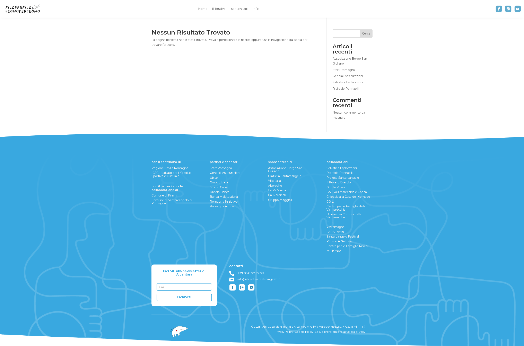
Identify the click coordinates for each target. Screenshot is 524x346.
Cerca (366, 33)
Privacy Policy (284, 331)
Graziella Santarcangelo (284, 176)
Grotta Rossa (335, 187)
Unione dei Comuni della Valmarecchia (343, 215)
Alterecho (275, 186)
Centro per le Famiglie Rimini (347, 246)
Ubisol (214, 178)
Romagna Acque (222, 206)
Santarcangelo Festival (342, 236)
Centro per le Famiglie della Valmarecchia (346, 207)
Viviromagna (335, 227)
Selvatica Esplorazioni (348, 82)
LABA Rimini (335, 232)
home (203, 9)
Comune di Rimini (164, 195)
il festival (219, 9)
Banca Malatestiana (224, 197)
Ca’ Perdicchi (277, 195)
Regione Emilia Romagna (169, 168)
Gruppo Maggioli (280, 200)
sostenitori (239, 9)
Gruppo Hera (219, 182)
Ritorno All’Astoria (339, 241)
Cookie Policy (304, 331)
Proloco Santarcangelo (342, 178)
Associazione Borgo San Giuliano (285, 169)
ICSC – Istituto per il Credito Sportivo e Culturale (171, 174)
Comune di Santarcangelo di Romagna (171, 201)
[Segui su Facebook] (499, 9)
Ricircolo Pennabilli (346, 88)
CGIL (330, 201)
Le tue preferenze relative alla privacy (340, 331)
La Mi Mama (277, 190)
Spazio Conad (219, 187)
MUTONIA (333, 251)
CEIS (329, 222)
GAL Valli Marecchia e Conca (346, 192)
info (256, 9)
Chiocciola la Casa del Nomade (348, 197)
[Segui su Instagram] (508, 9)
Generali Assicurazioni (348, 76)
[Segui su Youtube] (518, 9)
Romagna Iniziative (224, 201)
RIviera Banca (219, 192)
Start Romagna (344, 70)
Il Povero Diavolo (338, 182)
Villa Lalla (274, 181)
